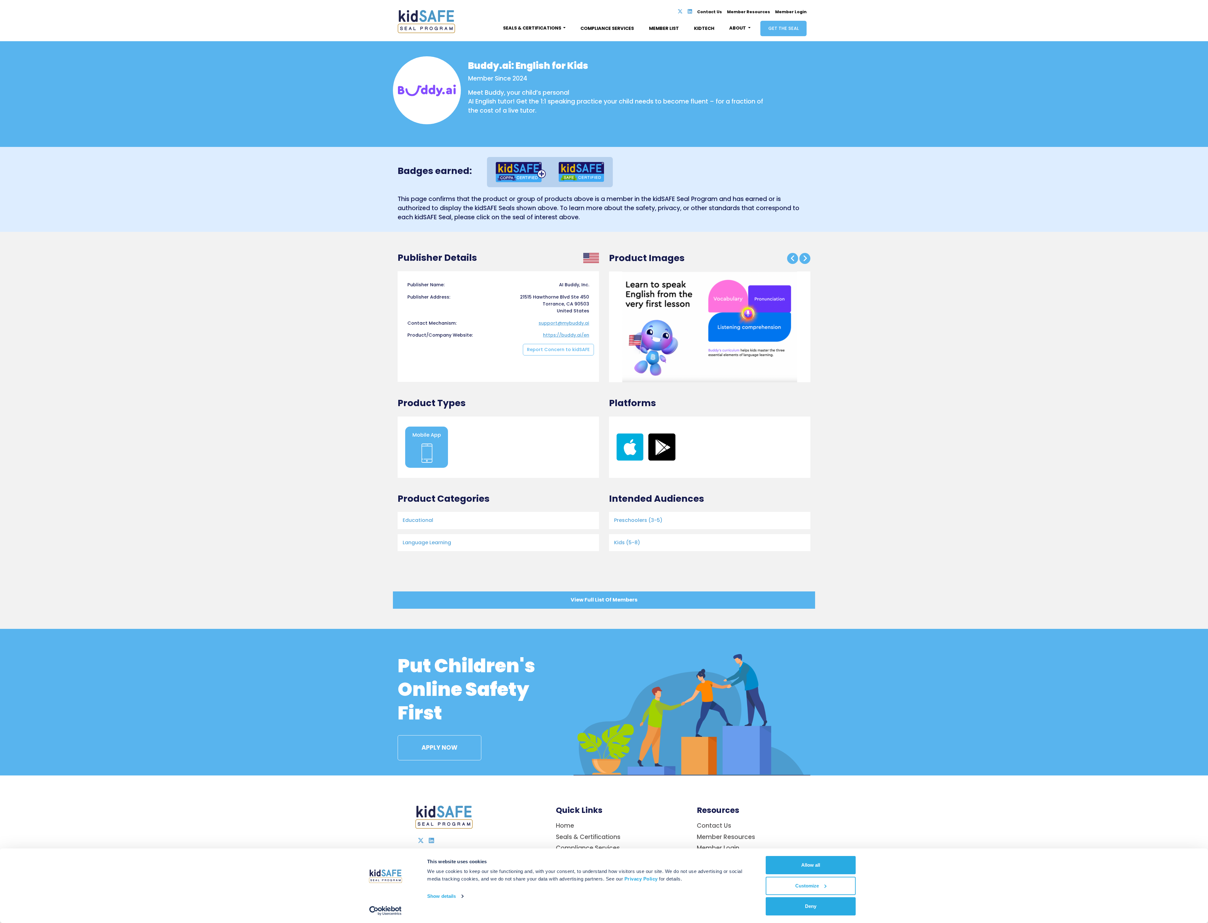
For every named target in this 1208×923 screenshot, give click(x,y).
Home (565, 826)
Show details (441, 896)
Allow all (810, 865)
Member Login (791, 11)
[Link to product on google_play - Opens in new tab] (661, 446)
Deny (810, 906)
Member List (664, 28)
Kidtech (704, 28)
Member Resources (748, 11)
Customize (807, 885)
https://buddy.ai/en (566, 335)
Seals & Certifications (588, 837)
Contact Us (709, 11)
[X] (680, 11)
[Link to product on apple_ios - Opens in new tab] (630, 446)
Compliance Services (607, 28)
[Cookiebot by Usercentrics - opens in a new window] (385, 910)
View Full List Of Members (604, 599)
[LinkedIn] (690, 11)
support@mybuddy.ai (564, 323)
